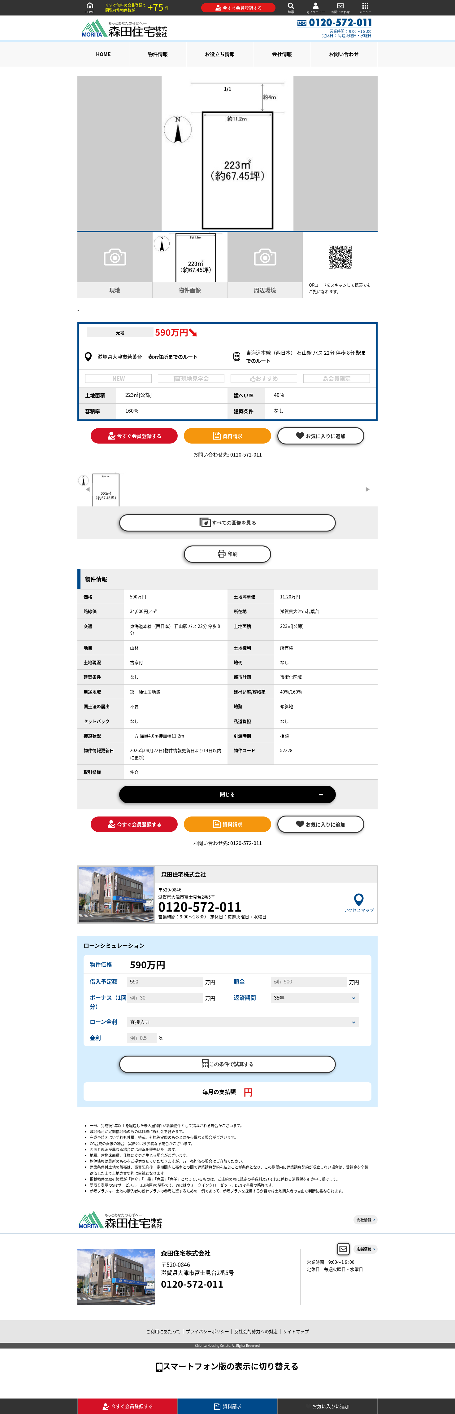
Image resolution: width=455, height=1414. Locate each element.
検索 (291, 12)
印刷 (232, 554)
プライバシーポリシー (207, 1331)
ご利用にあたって (163, 1331)
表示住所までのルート (173, 356)
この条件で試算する (231, 1064)
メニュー (365, 12)
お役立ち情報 (220, 54)
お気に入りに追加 (330, 1406)
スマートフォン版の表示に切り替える (230, 1366)
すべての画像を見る (234, 522)
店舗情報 (364, 1249)
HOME (89, 12)
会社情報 (282, 54)
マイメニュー (315, 12)
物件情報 (158, 54)
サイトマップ (296, 1331)
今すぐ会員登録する (242, 8)
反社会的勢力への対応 (256, 1331)
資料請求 (232, 436)
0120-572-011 (192, 1283)
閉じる (227, 794)
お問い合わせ (340, 12)
